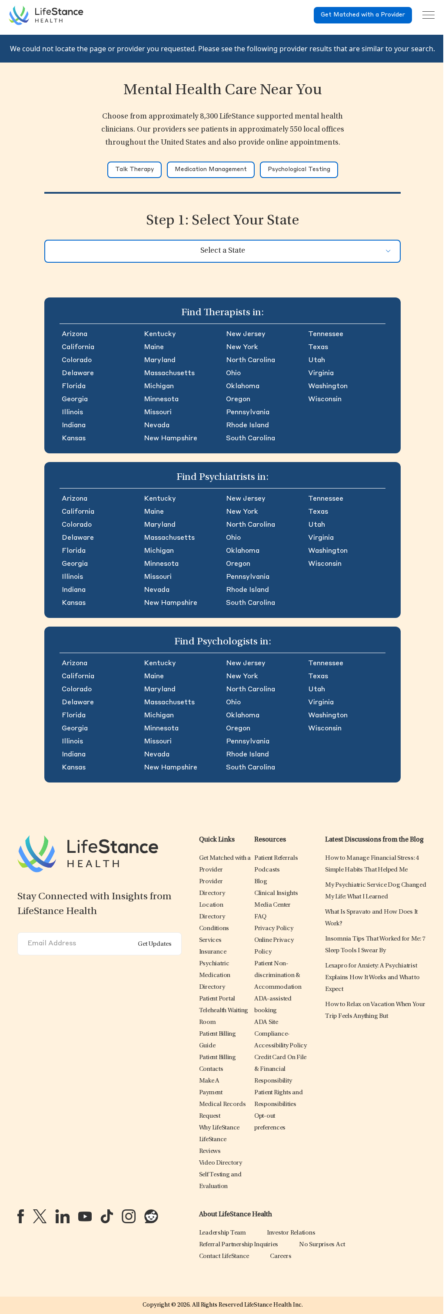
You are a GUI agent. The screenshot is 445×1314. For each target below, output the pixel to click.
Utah (316, 360)
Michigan (159, 386)
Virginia (321, 373)
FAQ (260, 917)
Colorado (77, 360)
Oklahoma (242, 386)
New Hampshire (170, 438)
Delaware (78, 373)
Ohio (233, 373)
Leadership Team (222, 1233)
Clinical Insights (276, 893)
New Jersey (246, 334)
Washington (328, 386)
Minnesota (161, 399)
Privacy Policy (273, 928)
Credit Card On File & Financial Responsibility (280, 1069)
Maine (154, 347)
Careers (280, 1256)
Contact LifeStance (224, 1256)
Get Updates (155, 944)
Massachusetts (169, 373)
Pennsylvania (247, 412)
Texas (318, 347)
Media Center (272, 905)
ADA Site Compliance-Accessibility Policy (280, 1034)
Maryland (160, 360)
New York (242, 347)
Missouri (158, 412)
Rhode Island (247, 425)
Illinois (72, 412)
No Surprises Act (322, 1244)
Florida (74, 386)
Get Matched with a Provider (363, 15)
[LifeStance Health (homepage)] (46, 15)
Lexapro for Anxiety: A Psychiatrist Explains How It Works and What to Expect (372, 978)
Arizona (74, 334)
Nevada (156, 425)
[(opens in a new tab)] (20, 1216)
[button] (214, 928)
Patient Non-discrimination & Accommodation (278, 975)
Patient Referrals (276, 858)
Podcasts (267, 870)
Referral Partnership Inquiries (239, 1244)
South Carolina (250, 438)
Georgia (75, 399)
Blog (260, 881)
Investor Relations (291, 1233)
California (78, 347)
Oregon (238, 399)
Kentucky (160, 334)
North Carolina (250, 360)
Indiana (74, 425)
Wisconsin (325, 399)
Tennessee (325, 334)
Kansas (74, 438)
